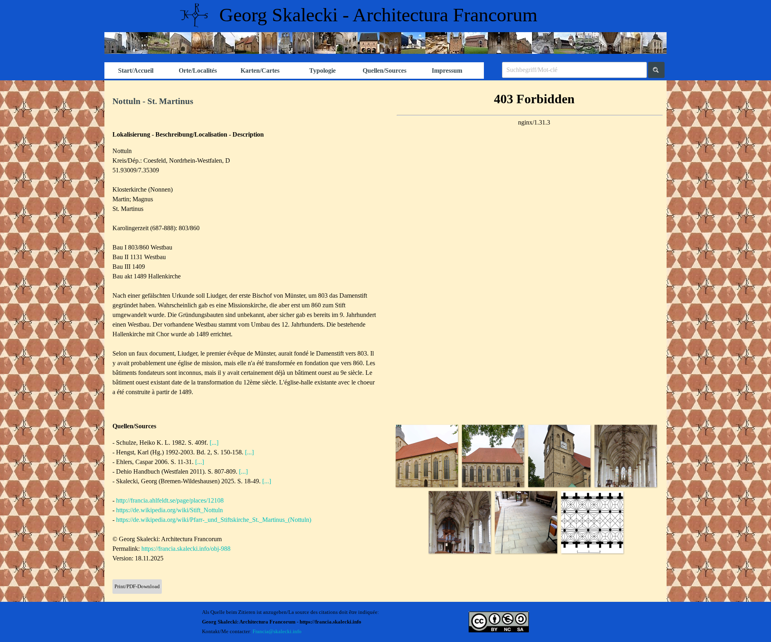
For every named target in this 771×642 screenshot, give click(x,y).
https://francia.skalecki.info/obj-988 (185, 548)
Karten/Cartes (260, 70)
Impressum (447, 70)
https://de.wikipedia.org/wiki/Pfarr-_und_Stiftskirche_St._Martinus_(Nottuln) (213, 519)
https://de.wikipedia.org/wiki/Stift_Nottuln (169, 510)
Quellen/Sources (384, 70)
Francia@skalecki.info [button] (277, 631)
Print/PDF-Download (137, 586)
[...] (214, 442)
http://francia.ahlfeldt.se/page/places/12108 (170, 500)
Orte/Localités (198, 70)
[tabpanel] (244, 101)
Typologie (322, 70)
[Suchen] (656, 70)
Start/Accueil (135, 70)
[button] (427, 456)
